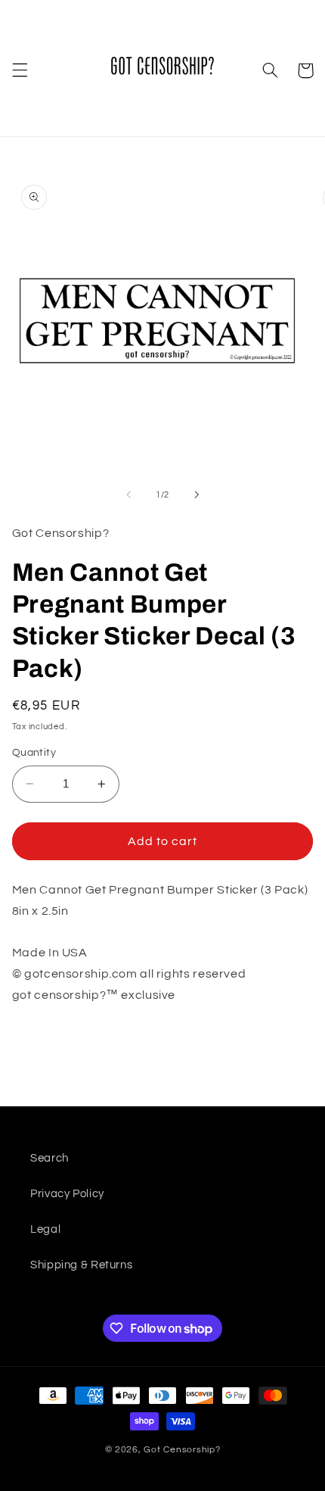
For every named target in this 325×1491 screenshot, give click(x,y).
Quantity (34, 752)
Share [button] (46, 1043)
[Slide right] (196, 494)
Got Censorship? (182, 1450)
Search (49, 1158)
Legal (45, 1229)
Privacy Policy (67, 1193)
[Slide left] (128, 494)
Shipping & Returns (81, 1265)
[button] (19, 70)
